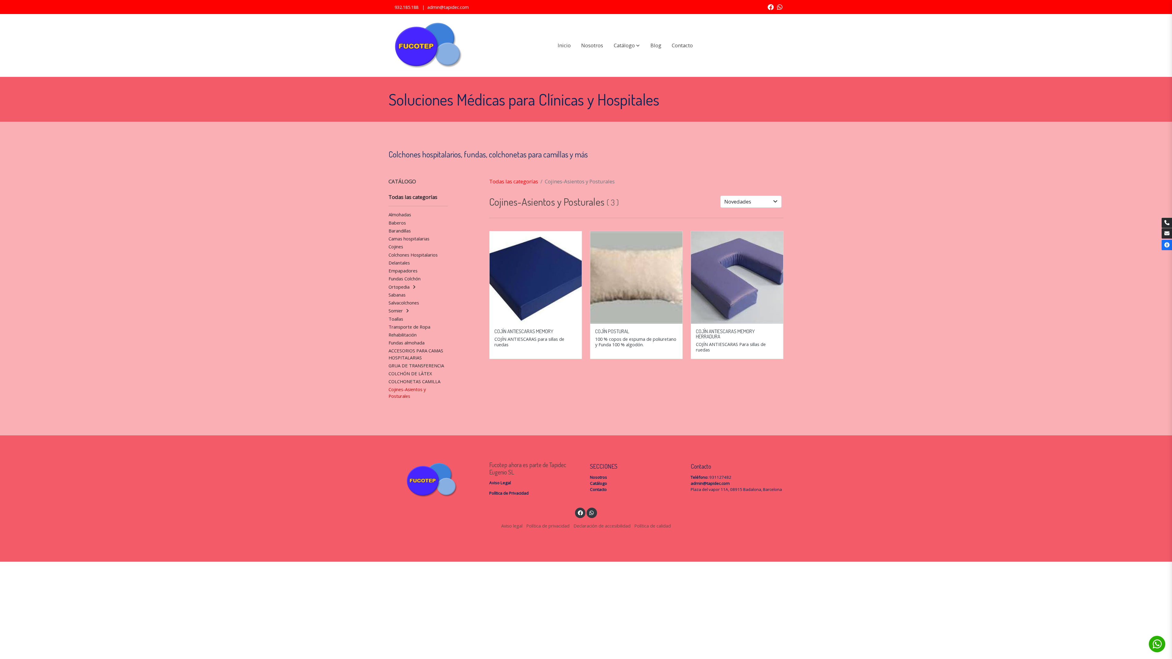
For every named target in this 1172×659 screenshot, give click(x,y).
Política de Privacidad (509, 493)
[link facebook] (771, 7)
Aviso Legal (500, 482)
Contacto (598, 489)
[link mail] (1167, 233)
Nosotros (598, 477)
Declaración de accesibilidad (602, 526)
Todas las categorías (513, 181)
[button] (627, 45)
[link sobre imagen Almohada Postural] (636, 277)
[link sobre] (435, 480)
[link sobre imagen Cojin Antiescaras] (536, 277)
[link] (427, 45)
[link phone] (1167, 223)
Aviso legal (512, 526)
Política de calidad (652, 526)
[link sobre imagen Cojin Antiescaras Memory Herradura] (737, 277)
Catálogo (598, 483)
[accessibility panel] (1167, 245)
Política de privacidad (548, 526)
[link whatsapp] (780, 7)
